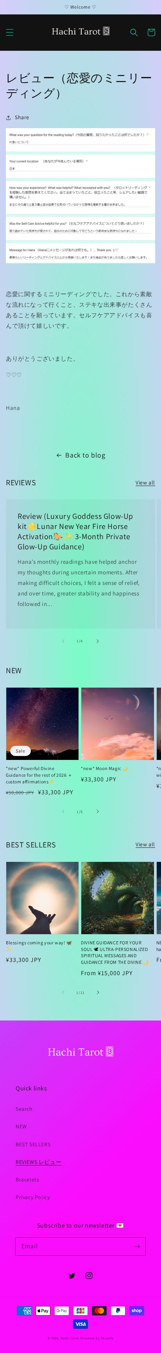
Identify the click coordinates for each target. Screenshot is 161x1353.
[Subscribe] (136, 1246)
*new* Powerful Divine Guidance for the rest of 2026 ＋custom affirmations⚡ (39, 775)
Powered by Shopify (97, 1338)
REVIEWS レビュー (38, 1161)
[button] (9, 32)
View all (145, 482)
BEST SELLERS (33, 1144)
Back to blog (85, 454)
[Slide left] (63, 641)
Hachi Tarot (70, 1338)
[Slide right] (97, 641)
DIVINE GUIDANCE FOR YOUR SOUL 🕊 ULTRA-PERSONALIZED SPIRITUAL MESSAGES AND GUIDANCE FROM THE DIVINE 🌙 (115, 952)
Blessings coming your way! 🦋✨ (39, 946)
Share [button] (22, 117)
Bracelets (27, 1179)
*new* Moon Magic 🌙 (104, 768)
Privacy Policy (33, 1197)
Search (24, 1108)
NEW (21, 1126)
